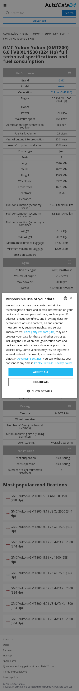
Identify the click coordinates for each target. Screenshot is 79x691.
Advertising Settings (29, 358)
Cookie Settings (43, 363)
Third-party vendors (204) (39, 332)
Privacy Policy (63, 363)
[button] (39, 391)
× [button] (70, 297)
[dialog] (39, 345)
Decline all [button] (41, 382)
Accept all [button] (40, 372)
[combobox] (65, 298)
